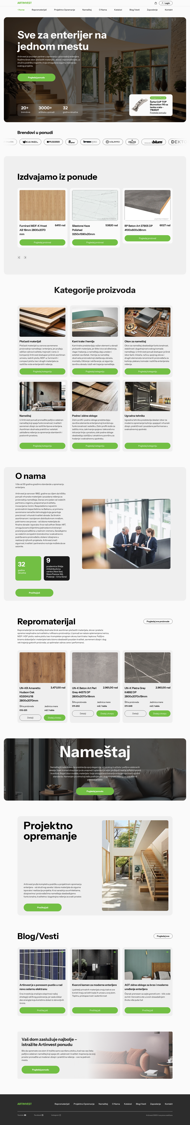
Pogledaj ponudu (36, 77)
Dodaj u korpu (54, 717)
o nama (103, 9)
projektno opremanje (64, 9)
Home (21, 9)
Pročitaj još (34, 592)
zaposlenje (152, 9)
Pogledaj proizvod (30, 242)
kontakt (169, 9)
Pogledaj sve (163, 936)
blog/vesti (135, 9)
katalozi (118, 9)
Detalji (30, 717)
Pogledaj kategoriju (42, 371)
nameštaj (87, 9)
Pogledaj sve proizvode (158, 621)
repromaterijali (39, 9)
